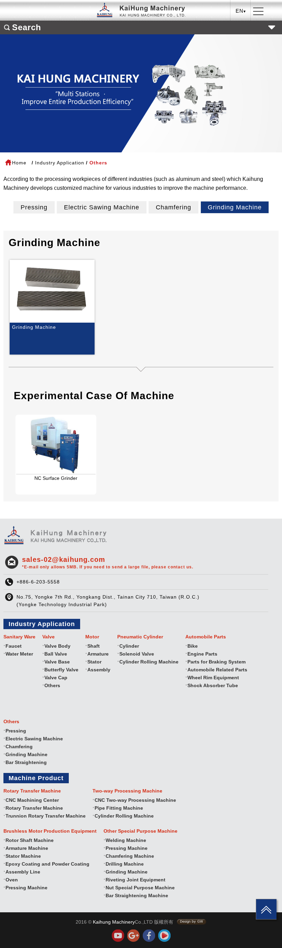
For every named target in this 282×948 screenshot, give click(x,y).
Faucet (14, 646)
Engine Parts (202, 654)
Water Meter (19, 654)
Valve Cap (55, 677)
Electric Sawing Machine (101, 207)
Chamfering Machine (130, 856)
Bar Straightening (26, 762)
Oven (12, 879)
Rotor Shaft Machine (30, 840)
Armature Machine (27, 848)
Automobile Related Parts (217, 669)
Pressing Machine (26, 887)
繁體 (241, 25)
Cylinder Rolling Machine (148, 661)
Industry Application (59, 162)
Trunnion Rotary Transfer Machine (46, 816)
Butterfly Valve (61, 669)
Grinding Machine (235, 207)
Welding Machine (126, 840)
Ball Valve (55, 654)
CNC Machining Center (32, 800)
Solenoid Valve (136, 654)
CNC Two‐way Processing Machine (135, 800)
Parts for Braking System (216, 661)
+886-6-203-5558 (38, 582)
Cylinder (129, 646)
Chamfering (173, 207)
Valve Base (57, 661)
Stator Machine (23, 856)
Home (19, 162)
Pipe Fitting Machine (119, 808)
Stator (94, 661)
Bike (192, 646)
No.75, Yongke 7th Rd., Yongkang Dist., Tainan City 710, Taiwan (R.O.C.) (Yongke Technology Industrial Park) (108, 600)
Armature (98, 654)
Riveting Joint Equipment (135, 879)
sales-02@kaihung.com (107, 562)
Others (52, 685)
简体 (241, 47)
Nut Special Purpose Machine (140, 887)
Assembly (98, 669)
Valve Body (57, 646)
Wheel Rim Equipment (213, 677)
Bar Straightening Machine (137, 895)
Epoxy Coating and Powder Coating (47, 864)
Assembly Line (23, 872)
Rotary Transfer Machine (34, 808)
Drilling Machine (125, 864)
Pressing (34, 207)
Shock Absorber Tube (212, 685)
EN (241, 36)
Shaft (93, 646)
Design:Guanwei (191, 921)
